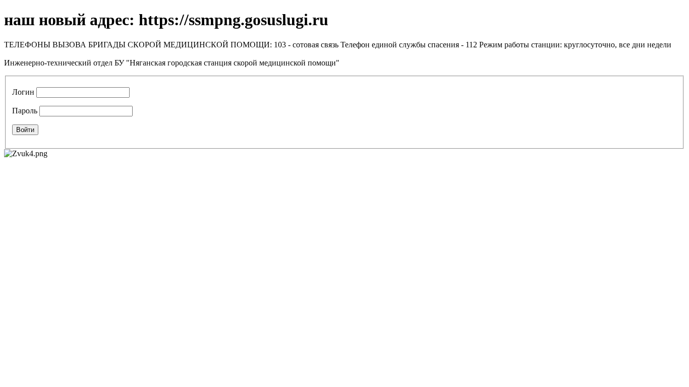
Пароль (24, 110)
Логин (23, 92)
